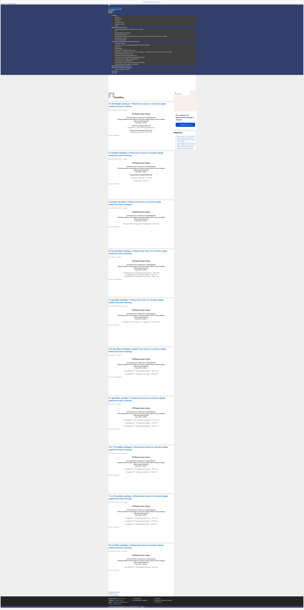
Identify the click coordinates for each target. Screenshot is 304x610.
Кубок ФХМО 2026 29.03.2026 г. (186, 136)
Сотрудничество (119, 22)
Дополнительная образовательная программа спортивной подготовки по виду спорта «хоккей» (141, 36)
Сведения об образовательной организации (126, 41)
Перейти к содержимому (8, 4)
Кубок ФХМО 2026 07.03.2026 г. (186, 145)
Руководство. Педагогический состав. (125, 50)
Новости (117, 17)
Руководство (118, 19)
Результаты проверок (121, 40)
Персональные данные (121, 34)
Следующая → (116, 595)
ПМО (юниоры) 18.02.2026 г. (185, 148)
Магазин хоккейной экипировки (122, 67)
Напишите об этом (185, 124)
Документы (118, 46)
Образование (118, 48)
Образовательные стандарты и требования (127, 64)
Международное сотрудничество (124, 60)
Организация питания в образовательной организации (130, 62)
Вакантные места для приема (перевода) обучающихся (130, 57)
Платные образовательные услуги (124, 53)
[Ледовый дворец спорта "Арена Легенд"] (121, 5)
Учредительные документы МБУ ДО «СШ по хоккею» (129, 29)
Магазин (158, 598)
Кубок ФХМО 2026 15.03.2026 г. (186, 143)
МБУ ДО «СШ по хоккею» (119, 27)
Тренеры (117, 20)
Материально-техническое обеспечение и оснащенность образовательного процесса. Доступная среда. (143, 52)
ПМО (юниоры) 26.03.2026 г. (185, 138)
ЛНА (116, 31)
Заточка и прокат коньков (122, 69)
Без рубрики (118, 279)
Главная (114, 15)
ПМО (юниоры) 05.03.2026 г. (185, 147)
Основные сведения (120, 43)
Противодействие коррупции (122, 33)
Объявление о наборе (121, 38)
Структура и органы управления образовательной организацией (132, 45)
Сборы (116, 26)
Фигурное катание (120, 24)
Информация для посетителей (121, 66)
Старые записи (113, 594)
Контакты (115, 71)
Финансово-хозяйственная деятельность (126, 55)
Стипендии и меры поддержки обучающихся (127, 59)
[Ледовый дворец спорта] (152, 2)
